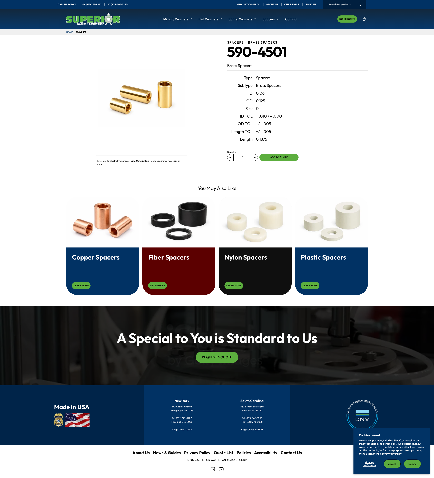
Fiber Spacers (168, 257)
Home (69, 32)
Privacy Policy (394, 453)
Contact (291, 19)
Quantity (231, 152)
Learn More (81, 285)
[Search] (359, 4)
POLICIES (310, 4)
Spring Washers (240, 19)
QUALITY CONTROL (248, 4)
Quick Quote (347, 19)
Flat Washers (208, 19)
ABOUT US (272, 4)
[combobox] (344, 4)
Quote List (223, 452)
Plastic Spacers (323, 257)
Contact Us (291, 452)
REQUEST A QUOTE (217, 357)
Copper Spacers (96, 257)
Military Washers (175, 19)
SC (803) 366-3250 (117, 4)
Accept (392, 463)
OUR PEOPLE (292, 4)
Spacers (269, 19)
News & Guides (167, 452)
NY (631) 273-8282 (92, 4)
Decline (412, 463)
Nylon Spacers (246, 257)
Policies (244, 452)
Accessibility (265, 452)
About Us (141, 452)
